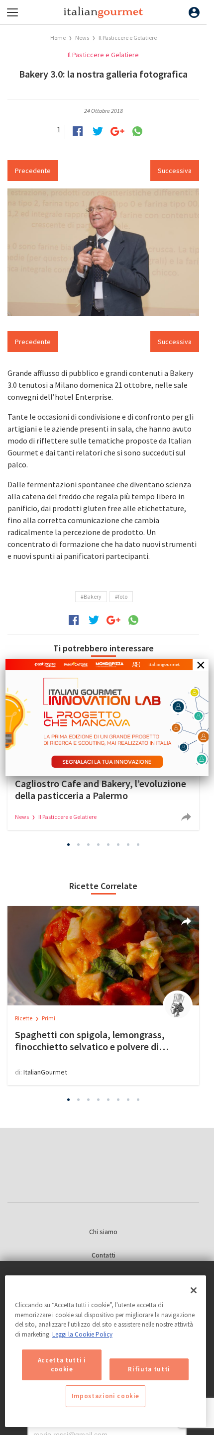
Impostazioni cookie (105, 1396)
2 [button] (79, 844)
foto (122, 596)
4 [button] (99, 844)
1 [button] (69, 844)
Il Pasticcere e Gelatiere (128, 37)
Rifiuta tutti (149, 1369)
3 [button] (89, 844)
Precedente (33, 170)
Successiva (175, 170)
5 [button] (108, 844)
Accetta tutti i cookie (62, 1364)
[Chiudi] (194, 1290)
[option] (103, 995)
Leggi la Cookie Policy (82, 1334)
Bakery (93, 596)
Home (58, 37)
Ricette (24, 1018)
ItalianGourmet (45, 1072)
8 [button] (138, 844)
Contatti (103, 1255)
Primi (48, 1018)
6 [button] (118, 844)
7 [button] (128, 844)
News (82, 37)
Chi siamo (103, 1231)
